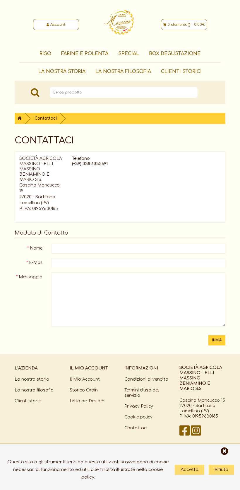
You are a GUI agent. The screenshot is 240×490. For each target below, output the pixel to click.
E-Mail (35, 262)
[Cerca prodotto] (35, 92)
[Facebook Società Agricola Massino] (185, 435)
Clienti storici (181, 71)
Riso (45, 53)
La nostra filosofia (123, 71)
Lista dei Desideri (87, 401)
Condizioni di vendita (146, 379)
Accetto (189, 469)
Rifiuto (221, 469)
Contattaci (46, 118)
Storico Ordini (84, 390)
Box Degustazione (174, 53)
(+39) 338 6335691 (90, 164)
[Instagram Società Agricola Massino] (196, 435)
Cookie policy (138, 417)
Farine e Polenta (84, 53)
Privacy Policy (138, 406)
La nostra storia (61, 71)
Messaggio (30, 277)
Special (128, 53)
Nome (36, 248)
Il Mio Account (85, 379)
